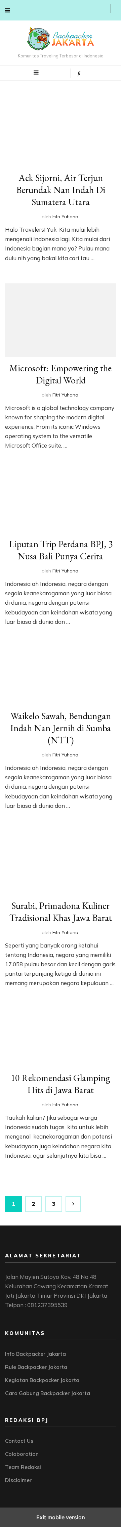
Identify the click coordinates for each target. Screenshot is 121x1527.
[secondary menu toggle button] (7, 10)
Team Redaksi (23, 1467)
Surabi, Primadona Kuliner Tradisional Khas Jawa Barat (60, 911)
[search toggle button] (79, 73)
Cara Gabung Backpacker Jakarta (47, 1393)
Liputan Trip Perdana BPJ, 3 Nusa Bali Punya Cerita (61, 550)
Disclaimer (18, 1480)
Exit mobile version (60, 1517)
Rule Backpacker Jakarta (36, 1366)
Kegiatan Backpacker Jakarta (42, 1380)
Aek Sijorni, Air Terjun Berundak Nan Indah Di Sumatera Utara (60, 190)
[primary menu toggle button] (36, 72)
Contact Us (19, 1440)
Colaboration (22, 1453)
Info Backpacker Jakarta (35, 1353)
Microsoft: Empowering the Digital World (60, 374)
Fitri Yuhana (65, 217)
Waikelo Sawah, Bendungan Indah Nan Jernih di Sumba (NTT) (60, 728)
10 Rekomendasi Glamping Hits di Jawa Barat (60, 1084)
